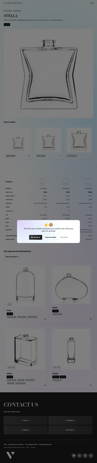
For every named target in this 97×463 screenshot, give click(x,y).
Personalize (64, 237)
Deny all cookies (50, 237)
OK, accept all (35, 237)
